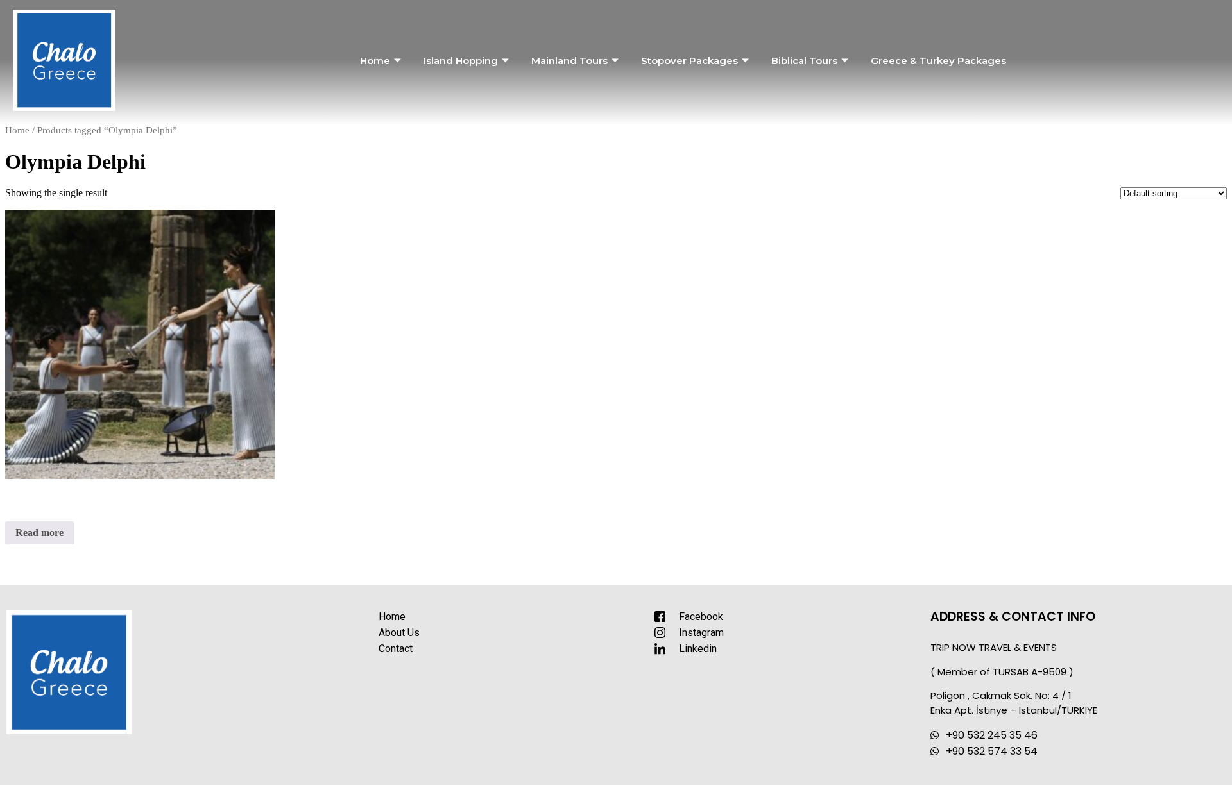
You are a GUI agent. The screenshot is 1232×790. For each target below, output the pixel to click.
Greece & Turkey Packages (938, 61)
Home (375, 61)
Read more (39, 532)
